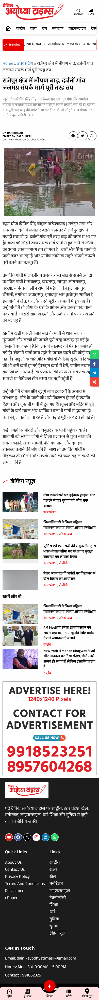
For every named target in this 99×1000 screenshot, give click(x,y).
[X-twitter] (27, 837)
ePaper (11, 898)
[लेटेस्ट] (50, 986)
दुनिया (54, 919)
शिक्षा (54, 905)
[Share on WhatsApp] (94, 354)
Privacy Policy (17, 877)
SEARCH (78, 14)
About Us (13, 863)
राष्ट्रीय (20, 29)
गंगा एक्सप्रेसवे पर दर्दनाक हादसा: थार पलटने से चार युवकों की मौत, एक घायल (69, 501)
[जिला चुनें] (87, 991)
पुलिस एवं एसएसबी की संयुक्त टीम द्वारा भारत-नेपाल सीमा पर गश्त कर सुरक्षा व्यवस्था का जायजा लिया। (69, 552)
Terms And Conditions (25, 884)
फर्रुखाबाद (65, 534)
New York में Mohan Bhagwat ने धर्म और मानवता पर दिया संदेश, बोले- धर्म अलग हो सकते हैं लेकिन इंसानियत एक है (69, 659)
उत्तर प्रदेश (25, 64)
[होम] (9, 991)
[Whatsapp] (55, 837)
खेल (44, 29)
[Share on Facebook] (94, 363)
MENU (91, 14)
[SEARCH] (78, 10)
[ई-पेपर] (27, 991)
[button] (73, 135)
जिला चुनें (87, 996)
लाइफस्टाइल (77, 29)
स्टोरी (69, 996)
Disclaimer (14, 891)
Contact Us (15, 870)
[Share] (94, 382)
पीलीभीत (64, 563)
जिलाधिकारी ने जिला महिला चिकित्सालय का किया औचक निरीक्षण (69, 525)
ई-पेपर (27, 996)
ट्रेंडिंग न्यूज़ (58, 934)
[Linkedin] (46, 837)
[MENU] (91, 10)
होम (9, 996)
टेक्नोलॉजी (58, 898)
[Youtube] (9, 837)
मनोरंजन (57, 29)
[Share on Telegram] (94, 372)
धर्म (52, 912)
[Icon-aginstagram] (36, 837)
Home (8, 64)
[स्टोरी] (69, 991)
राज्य (33, 29)
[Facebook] (18, 837)
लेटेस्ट (49, 996)
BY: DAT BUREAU (13, 133)
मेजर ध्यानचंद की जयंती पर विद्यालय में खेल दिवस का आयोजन (69, 576)
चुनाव (54, 926)
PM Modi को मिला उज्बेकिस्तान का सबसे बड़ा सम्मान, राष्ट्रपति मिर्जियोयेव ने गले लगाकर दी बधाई (68, 633)
